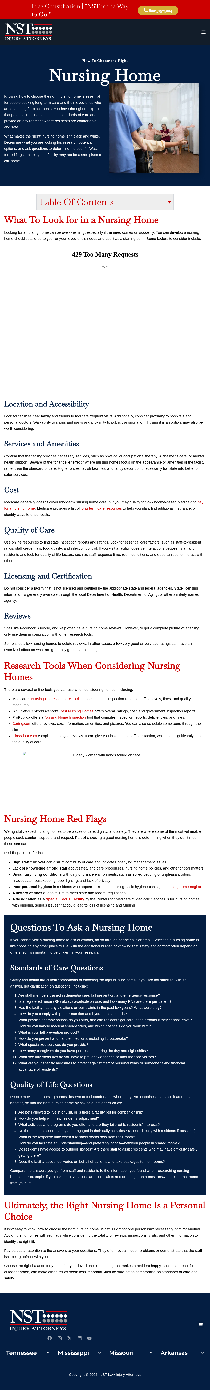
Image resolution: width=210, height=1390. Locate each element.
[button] (200, 1324)
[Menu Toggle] (203, 32)
